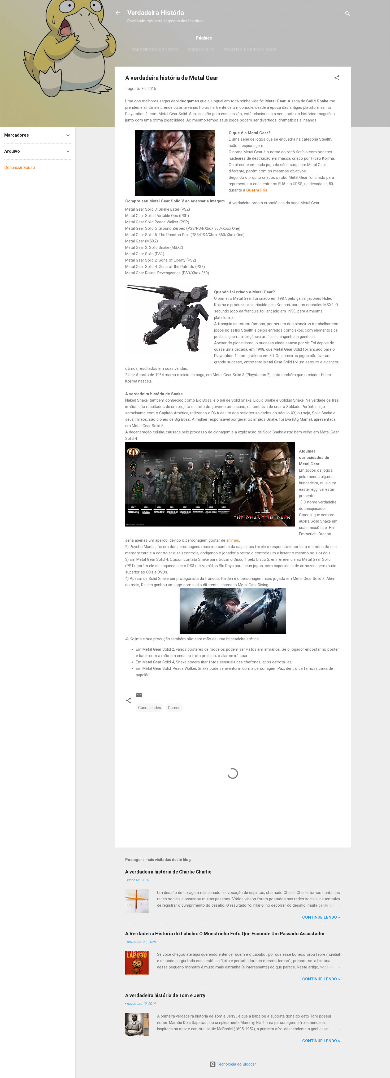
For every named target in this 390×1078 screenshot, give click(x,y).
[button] (337, 79)
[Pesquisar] (347, 14)
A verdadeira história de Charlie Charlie (168, 872)
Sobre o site (201, 49)
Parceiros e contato (155, 49)
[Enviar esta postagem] (139, 697)
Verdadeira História (155, 12)
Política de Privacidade (250, 49)
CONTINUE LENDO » (321, 917)
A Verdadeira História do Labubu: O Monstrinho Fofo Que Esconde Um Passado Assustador (225, 933)
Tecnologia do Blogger (236, 1064)
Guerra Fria (256, 190)
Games (174, 707)
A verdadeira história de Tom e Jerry (165, 995)
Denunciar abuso (19, 167)
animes (232, 540)
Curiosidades (149, 707)
